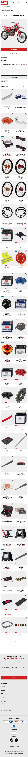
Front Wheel (7, 200)
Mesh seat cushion (20, 246)
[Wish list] (22, 2)
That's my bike (14, 49)
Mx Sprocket (20, 406)
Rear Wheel (7, 177)
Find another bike (13, 53)
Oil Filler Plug (7, 360)
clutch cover (7, 314)
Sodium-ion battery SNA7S (7, 246)
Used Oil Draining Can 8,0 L (7, 451)
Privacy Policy (4, 701)
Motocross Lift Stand (7, 544)
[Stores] (13, 2)
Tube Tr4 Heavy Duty (21, 521)
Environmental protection (6, 710)
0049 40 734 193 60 (15, 658)
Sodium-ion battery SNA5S (21, 360)
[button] (26, 7)
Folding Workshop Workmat (21, 613)
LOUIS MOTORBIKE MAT (7, 613)
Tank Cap (7, 131)
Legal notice (3, 697)
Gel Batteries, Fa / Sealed (20, 314)
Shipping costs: (7, 751)
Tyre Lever (21, 451)
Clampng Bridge (21, 635)
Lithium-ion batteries (7, 291)
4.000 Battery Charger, (21, 474)
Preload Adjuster (7, 154)
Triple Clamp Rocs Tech (20, 154)
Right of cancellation (5, 703)
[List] (26, 86)
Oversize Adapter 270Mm (20, 131)
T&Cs (2, 699)
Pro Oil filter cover (21, 268)
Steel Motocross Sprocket (7, 223)
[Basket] (26, 2)
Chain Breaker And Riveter (7, 521)
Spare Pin (7, 474)
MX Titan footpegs (20, 590)
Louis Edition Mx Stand (21, 544)
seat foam (7, 107)
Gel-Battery (7, 383)
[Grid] (24, 86)
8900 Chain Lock (7, 635)
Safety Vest (7, 268)
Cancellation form (4, 706)
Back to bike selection (6, 12)
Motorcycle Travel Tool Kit (7, 590)
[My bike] (18, 2)
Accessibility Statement (5, 708)
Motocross (7, 567)
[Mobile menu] (2, 7)
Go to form (23, 72)
